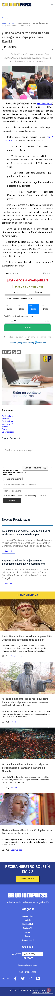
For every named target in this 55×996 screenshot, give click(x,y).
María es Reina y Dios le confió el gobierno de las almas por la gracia (27, 832)
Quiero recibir (27, 878)
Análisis (5, 418)
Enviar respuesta (33, 467)
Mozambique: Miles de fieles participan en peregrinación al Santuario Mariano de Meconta (25, 768)
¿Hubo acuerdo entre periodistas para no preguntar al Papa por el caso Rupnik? (26, 37)
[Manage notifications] (49, 990)
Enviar (12, 500)
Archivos (16, 954)
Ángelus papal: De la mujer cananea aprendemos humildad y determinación (23, 562)
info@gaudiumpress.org (27, 965)
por (49, 137)
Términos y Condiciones (42, 992)
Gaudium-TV (7, 424)
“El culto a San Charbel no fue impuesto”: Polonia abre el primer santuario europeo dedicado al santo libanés (25, 702)
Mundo (5, 426)
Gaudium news (8, 23)
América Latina (8, 416)
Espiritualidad (7, 421)
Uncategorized (8, 432)
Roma (5, 18)
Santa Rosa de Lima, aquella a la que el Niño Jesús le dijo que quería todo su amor (27, 638)
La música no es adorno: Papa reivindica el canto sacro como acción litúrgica (26, 533)
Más (7, 551)
